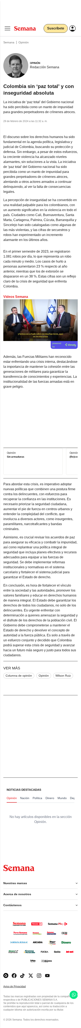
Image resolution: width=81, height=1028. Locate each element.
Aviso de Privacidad (18, 986)
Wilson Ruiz (63, 675)
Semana (8, 42)
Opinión (23, 42)
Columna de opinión (19, 675)
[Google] (5, 975)
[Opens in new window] (14, 975)
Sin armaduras (15, 457)
